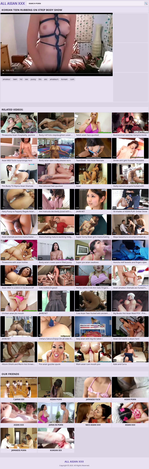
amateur (6, 79)
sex (26, 79)
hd (21, 79)
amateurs (54, 79)
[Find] (146, 3)
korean (64, 79)
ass (45, 79)
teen (15, 79)
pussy (33, 79)
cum (72, 79)
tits (40, 79)
